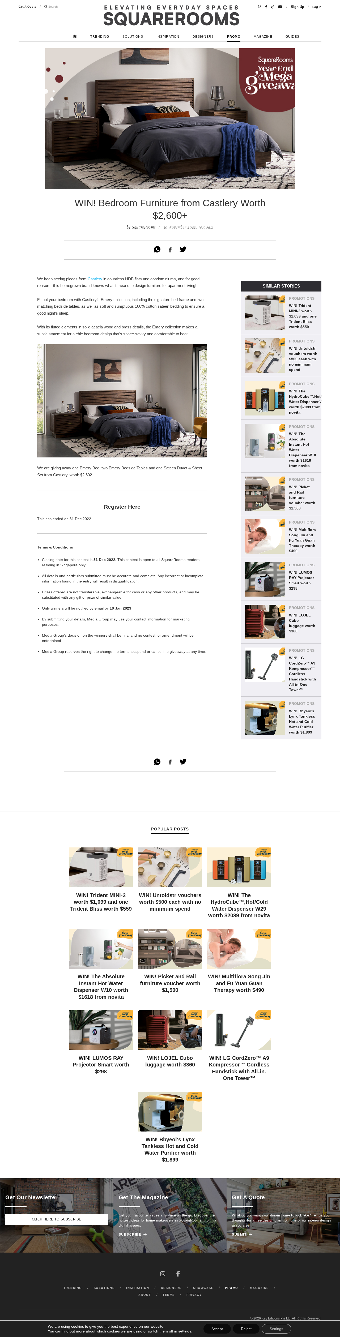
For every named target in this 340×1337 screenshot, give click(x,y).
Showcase (203, 1287)
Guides (292, 36)
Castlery (95, 279)
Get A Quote (27, 6)
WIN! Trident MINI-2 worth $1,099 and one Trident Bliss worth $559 (303, 316)
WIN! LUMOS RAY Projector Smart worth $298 (301, 580)
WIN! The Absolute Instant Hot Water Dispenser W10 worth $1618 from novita (302, 450)
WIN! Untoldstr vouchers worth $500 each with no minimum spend (303, 359)
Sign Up (297, 7)
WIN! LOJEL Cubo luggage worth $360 (302, 623)
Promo (233, 36)
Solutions (132, 36)
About (144, 1294)
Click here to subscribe (57, 1219)
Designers (203, 36)
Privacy (194, 1294)
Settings (276, 1329)
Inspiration (167, 36)
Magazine (263, 36)
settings (184, 1331)
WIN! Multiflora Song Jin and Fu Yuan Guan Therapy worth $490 (302, 540)
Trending (99, 36)
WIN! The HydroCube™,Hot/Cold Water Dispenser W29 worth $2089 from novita (309, 401)
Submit (242, 1234)
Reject (246, 1329)
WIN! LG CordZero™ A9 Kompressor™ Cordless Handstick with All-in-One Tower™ (302, 674)
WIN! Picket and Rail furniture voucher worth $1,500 (302, 497)
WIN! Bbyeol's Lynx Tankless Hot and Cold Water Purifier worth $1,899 (302, 721)
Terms (169, 1294)
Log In (316, 6)
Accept (217, 1329)
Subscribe (133, 1234)
